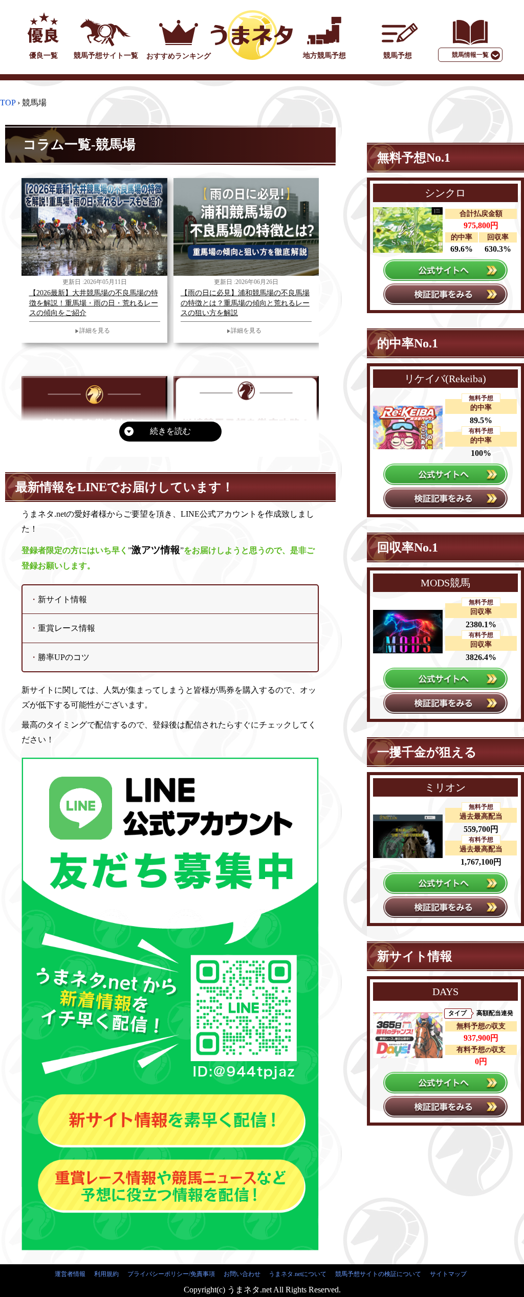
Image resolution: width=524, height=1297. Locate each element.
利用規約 (106, 1274)
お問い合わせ (242, 1274)
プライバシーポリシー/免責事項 (171, 1274)
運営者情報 (70, 1274)
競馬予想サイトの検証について (378, 1274)
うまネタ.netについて (297, 1274)
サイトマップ (448, 1274)
